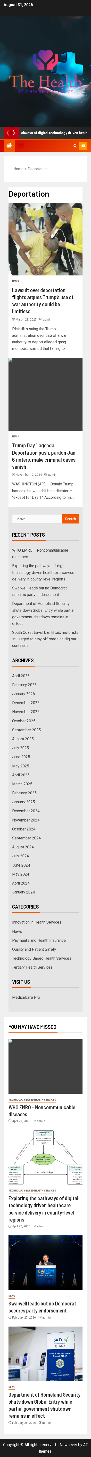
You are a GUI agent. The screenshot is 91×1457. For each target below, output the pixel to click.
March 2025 (22, 784)
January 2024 (23, 892)
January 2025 (23, 802)
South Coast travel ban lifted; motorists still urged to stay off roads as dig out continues (45, 639)
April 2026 (21, 676)
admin (47, 319)
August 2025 (23, 739)
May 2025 (20, 766)
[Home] (9, 146)
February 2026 (24, 685)
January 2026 (23, 694)
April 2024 (21, 883)
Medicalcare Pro (26, 997)
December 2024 (26, 811)
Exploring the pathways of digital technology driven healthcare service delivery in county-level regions (43, 572)
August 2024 (23, 847)
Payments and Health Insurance (39, 940)
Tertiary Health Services (32, 967)
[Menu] (20, 146)
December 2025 (26, 702)
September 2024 (26, 838)
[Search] (75, 146)
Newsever (68, 1444)
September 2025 (26, 730)
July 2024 (20, 856)
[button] (20, 146)
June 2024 (21, 865)
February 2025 (24, 793)
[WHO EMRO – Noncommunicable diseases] (45, 1066)
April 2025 (21, 775)
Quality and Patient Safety (34, 949)
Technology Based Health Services (41, 958)
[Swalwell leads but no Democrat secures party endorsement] (45, 1262)
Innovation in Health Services (36, 922)
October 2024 (23, 829)
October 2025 (23, 721)
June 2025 (21, 757)
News (15, 281)
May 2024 (20, 874)
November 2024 (26, 820)
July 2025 (20, 748)
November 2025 (26, 711)
